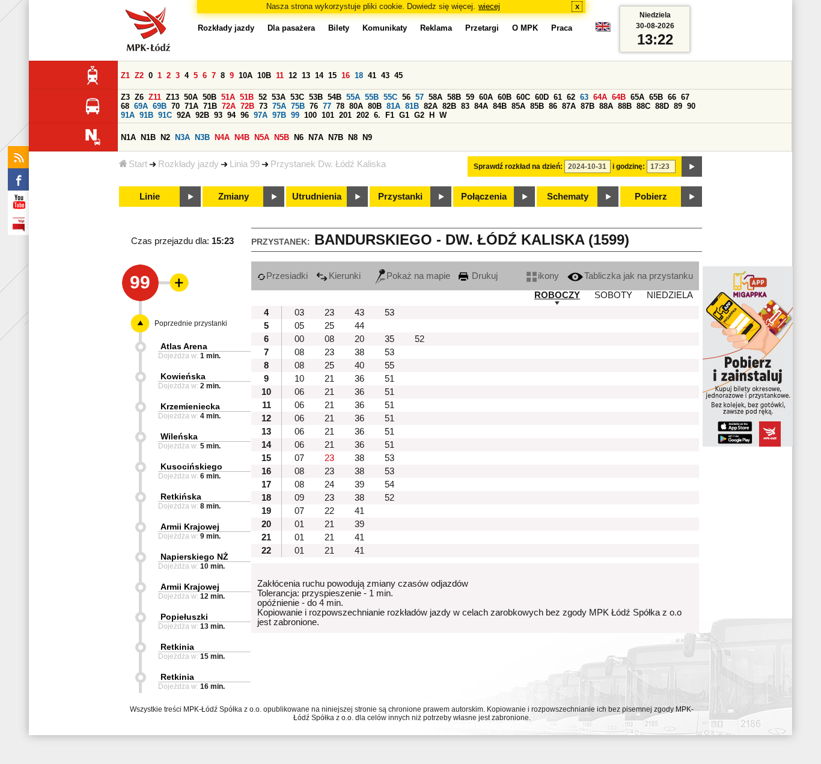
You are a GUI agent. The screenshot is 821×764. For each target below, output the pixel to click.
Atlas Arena (183, 346)
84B (500, 106)
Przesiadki (287, 276)
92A (184, 115)
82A (431, 106)
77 (327, 106)
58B (454, 97)
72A (229, 106)
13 (306, 75)
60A (486, 97)
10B (264, 75)
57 (419, 97)
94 (231, 115)
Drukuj (483, 276)
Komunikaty (384, 27)
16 (345, 75)
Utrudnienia (316, 196)
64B (619, 97)
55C (390, 97)
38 (359, 352)
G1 (404, 115)
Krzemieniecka (190, 406)
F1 (389, 115)
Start (138, 164)
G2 (419, 115)
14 (319, 75)
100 (310, 115)
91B (146, 115)
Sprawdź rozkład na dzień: (518, 166)
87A (569, 106)
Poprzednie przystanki (190, 323)
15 (332, 75)
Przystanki (400, 196)
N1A (128, 137)
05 (299, 326)
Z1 (125, 75)
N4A (222, 137)
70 (175, 106)
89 (678, 106)
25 (329, 326)
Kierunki (345, 276)
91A (128, 115)
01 (299, 524)
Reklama (436, 27)
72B (247, 106)
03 (299, 312)
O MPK (525, 27)
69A (141, 106)
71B (210, 106)
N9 (367, 137)
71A (191, 106)
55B (372, 97)
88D (662, 106)
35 (389, 339)
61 (558, 97)
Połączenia (484, 196)
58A (435, 97)
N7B (335, 137)
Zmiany (233, 196)
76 (314, 106)
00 (299, 339)
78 (340, 106)
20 (359, 339)
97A (260, 115)
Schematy (567, 196)
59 (470, 97)
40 (359, 365)
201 (345, 115)
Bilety (338, 27)
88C (643, 106)
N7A (315, 137)
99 (295, 115)
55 (389, 365)
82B (449, 106)
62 (571, 97)
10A (245, 75)
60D (542, 97)
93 (218, 115)
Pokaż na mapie (418, 276)
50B (209, 97)
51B (247, 97)
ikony (548, 276)
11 (280, 75)
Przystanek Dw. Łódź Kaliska (328, 164)
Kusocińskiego (191, 466)
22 (329, 511)
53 (389, 312)
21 (329, 379)
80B (375, 106)
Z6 (139, 97)
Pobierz (651, 196)
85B (537, 106)
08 (329, 339)
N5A (261, 137)
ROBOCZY (557, 295)
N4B (241, 137)
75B (298, 106)
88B (625, 106)
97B (279, 115)
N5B (281, 137)
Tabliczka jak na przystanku (638, 276)
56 (406, 97)
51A (228, 97)
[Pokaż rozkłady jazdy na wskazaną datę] (692, 166)
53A (278, 97)
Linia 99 (245, 164)
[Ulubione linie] (175, 283)
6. (377, 115)
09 (299, 498)
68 (125, 106)
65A (637, 97)
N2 (165, 137)
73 (263, 106)
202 (362, 115)
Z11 (154, 97)
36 (359, 379)
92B (202, 115)
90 (691, 106)
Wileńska (179, 436)
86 (553, 106)
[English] (603, 29)
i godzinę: (628, 166)
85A (518, 106)
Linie (149, 196)
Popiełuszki (184, 617)
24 (329, 484)
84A (481, 106)
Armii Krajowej (189, 526)
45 (398, 75)
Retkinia (177, 647)
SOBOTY (613, 295)
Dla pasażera (291, 27)
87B (587, 106)
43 (385, 75)
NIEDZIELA (670, 295)
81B (412, 106)
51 (389, 379)
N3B (202, 137)
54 (389, 484)
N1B (148, 137)
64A (600, 97)
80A (356, 106)
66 (672, 97)
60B (504, 97)
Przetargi (482, 27)
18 (359, 75)
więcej (489, 6)
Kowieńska (183, 376)
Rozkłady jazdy (188, 164)
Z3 (125, 97)
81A (393, 106)
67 (685, 97)
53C (297, 97)
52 (262, 97)
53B (316, 97)
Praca (561, 27)
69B (159, 106)
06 (299, 392)
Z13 (172, 97)
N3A (182, 137)
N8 (353, 137)
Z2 (139, 75)
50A (191, 97)
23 (329, 312)
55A (353, 97)
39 (359, 484)
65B (656, 97)
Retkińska (180, 496)
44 (359, 326)
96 (244, 115)
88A (606, 106)
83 (465, 106)
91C (165, 115)
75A (279, 106)
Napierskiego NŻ (194, 556)
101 (328, 115)
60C (523, 97)
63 (584, 97)
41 (372, 75)
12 (292, 75)
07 (299, 458)
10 (299, 379)
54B (334, 97)
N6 (299, 137)
